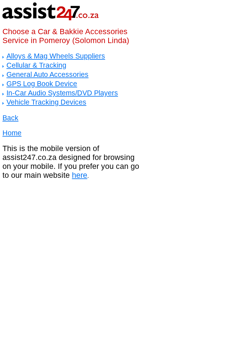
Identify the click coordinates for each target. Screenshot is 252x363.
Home (12, 133)
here (79, 175)
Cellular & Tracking (36, 65)
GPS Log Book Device (41, 84)
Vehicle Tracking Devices (46, 102)
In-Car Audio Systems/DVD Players (62, 93)
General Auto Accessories (47, 74)
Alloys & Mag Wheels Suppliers (55, 56)
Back (10, 118)
